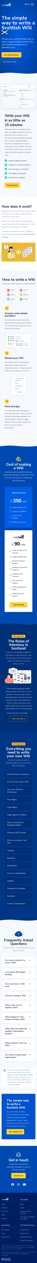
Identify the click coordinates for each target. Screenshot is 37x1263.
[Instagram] (18, 1184)
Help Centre (5, 1237)
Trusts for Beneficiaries (16, 873)
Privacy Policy (24, 1230)
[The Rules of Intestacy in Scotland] (18, 676)
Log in (4, 1233)
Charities (4, 1208)
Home (3, 1204)
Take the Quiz (17, 718)
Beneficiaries (12, 865)
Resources (5, 1211)
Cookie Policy (24, 1233)
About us (5, 1218)
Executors (11, 858)
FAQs (29, 231)
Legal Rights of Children (17, 815)
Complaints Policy (26, 1237)
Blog (21, 1204)
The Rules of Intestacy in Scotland (27, 1218)
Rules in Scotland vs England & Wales (15, 823)
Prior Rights (12, 799)
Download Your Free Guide (17, 713)
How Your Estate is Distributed (15, 790)
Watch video (11, 62)
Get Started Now (11, 55)
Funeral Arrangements (16, 903)
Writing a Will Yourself (16, 832)
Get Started (12, 185)
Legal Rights (12, 807)
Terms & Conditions (26, 1240)
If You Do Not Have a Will (18, 782)
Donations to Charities (16, 888)
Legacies (10, 881)
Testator (10, 850)
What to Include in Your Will (17, 841)
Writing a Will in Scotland (25, 1212)
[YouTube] (24, 1184)
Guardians (11, 896)
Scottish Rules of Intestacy (18, 774)
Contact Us (18, 1175)
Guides (22, 1208)
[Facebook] (12, 1184)
